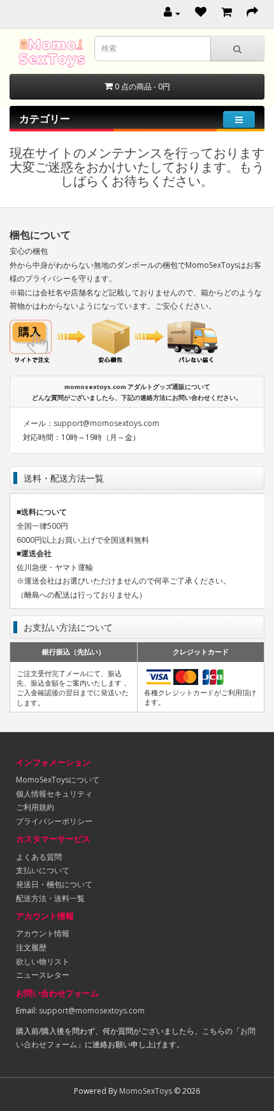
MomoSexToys (145, 1090)
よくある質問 (39, 856)
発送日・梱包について (54, 884)
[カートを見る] (226, 13)
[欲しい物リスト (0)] (200, 13)
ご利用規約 (35, 807)
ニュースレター (42, 974)
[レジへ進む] (252, 13)
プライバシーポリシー (54, 821)
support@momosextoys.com (106, 423)
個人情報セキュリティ (54, 793)
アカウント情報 (42, 933)
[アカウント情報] (172, 13)
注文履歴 (31, 947)
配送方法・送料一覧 (50, 898)
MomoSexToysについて (57, 779)
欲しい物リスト (42, 961)
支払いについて (42, 870)
